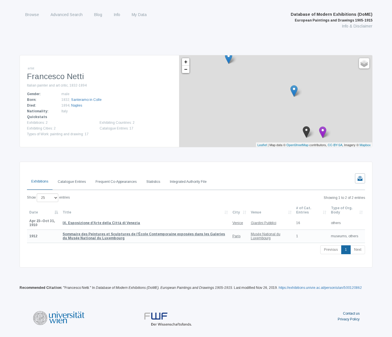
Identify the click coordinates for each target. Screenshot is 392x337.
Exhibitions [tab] (39, 181)
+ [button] (185, 62)
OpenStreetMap (297, 144)
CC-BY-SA (335, 144)
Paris (236, 236)
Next (357, 250)
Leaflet (262, 144)
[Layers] (364, 63)
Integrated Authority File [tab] (188, 182)
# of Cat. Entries (303, 210)
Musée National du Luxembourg (265, 236)
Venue (256, 212)
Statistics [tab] (153, 182)
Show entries (48, 197)
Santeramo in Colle (86, 100)
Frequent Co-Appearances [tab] (116, 182)
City (236, 212)
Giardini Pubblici (263, 223)
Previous (331, 250)
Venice (237, 223)
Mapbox (365, 144)
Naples (76, 105)
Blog (98, 14)
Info (117, 14)
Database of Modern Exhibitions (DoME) (331, 17)
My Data (139, 14)
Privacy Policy (349, 319)
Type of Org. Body (342, 210)
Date (33, 212)
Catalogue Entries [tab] (72, 182)
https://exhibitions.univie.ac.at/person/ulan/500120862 (320, 288)
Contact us (351, 313)
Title (67, 212)
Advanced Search (67, 14)
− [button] (185, 69)
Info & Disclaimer (357, 26)
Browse (32, 14)
